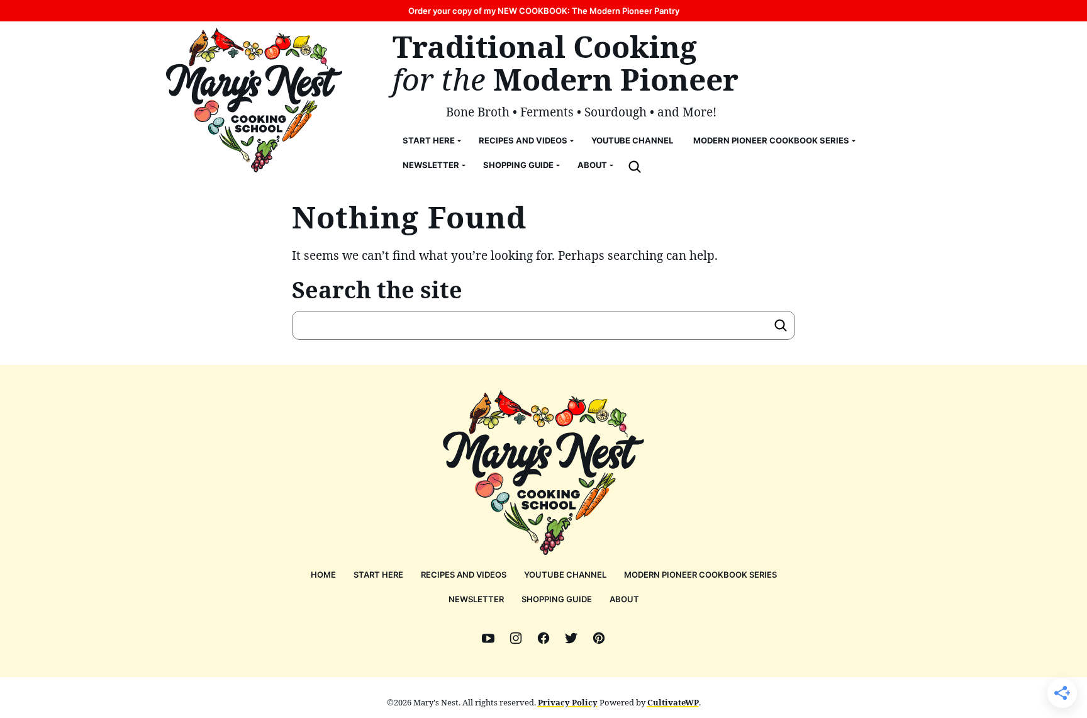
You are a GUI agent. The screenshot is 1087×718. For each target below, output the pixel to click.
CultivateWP (673, 702)
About (592, 165)
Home (323, 574)
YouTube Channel (632, 140)
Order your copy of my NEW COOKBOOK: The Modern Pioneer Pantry (543, 11)
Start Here (429, 140)
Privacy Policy (568, 702)
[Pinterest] (599, 638)
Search (780, 325)
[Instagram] (516, 638)
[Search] (635, 167)
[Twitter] (571, 638)
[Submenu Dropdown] (459, 141)
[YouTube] (488, 638)
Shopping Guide (518, 165)
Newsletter (431, 165)
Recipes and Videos (523, 140)
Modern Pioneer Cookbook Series (771, 140)
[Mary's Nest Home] (254, 100)
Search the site (377, 289)
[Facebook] (543, 638)
